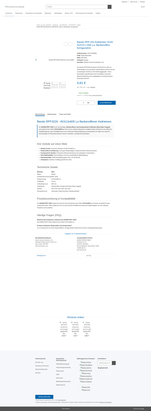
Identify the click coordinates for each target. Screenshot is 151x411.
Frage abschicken (108, 311)
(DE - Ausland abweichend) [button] (95, 95)
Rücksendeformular (41, 369)
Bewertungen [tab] (52, 114)
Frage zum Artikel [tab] (65, 114)
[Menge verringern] (79, 103)
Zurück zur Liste (41, 25)
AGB (57, 374)
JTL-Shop (141, 408)
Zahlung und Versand (42, 366)
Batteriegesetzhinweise (63, 381)
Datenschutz (60, 371)
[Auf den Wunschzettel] (70, 44)
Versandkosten (62, 400)
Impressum (59, 378)
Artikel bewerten (42, 268)
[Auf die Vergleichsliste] (66, 44)
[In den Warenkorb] (36, 40)
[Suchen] (110, 7)
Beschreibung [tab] (40, 114)
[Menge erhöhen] (93, 103)
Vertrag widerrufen (44, 397)
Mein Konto (133, 2)
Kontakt (142, 2)
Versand (92, 87)
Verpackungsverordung (63, 367)
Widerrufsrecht (60, 385)
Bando (86, 60)
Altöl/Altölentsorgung (62, 364)
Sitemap (37, 373)
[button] (132, 7)
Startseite (124, 2)
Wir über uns (39, 362)
